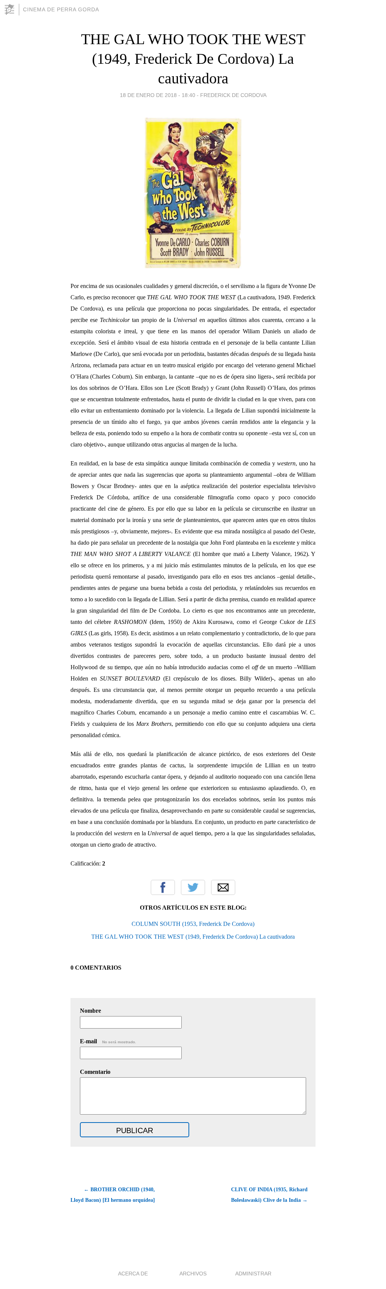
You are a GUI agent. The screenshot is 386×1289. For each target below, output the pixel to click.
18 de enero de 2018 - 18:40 (157, 95)
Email (223, 887)
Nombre (90, 1010)
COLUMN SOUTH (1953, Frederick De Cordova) (193, 924)
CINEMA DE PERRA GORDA (61, 9)
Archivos (193, 1274)
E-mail (108, 1041)
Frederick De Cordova (233, 95)
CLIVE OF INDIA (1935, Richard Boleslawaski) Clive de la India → (269, 1195)
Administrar (253, 1274)
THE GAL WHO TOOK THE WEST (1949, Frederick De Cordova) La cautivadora (193, 59)
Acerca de (133, 1274)
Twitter (193, 887)
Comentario (95, 1072)
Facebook (163, 887)
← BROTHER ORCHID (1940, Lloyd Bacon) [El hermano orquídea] (112, 1195)
